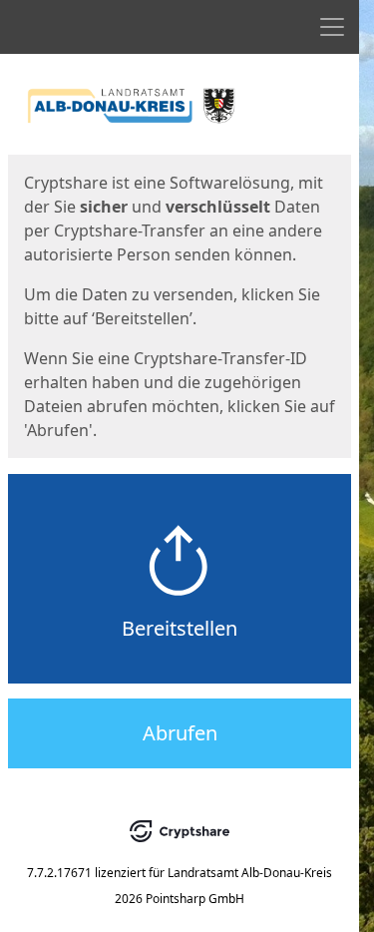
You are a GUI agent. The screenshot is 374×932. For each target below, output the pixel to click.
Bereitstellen (179, 628)
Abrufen (180, 732)
